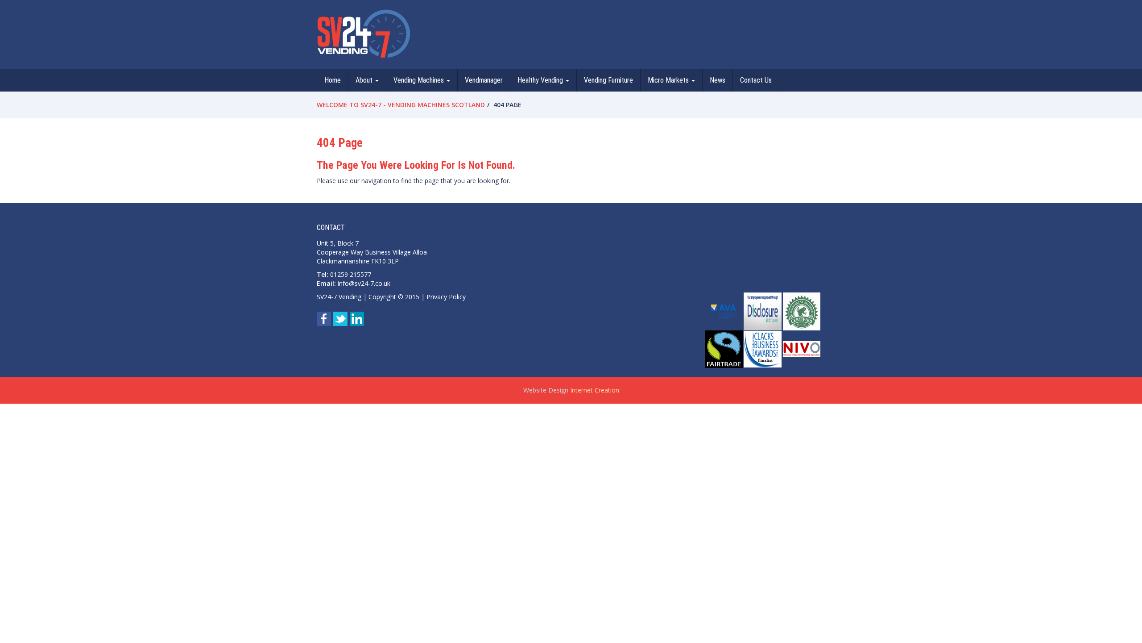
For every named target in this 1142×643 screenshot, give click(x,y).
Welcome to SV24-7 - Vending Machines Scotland (401, 104)
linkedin (357, 319)
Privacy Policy (446, 296)
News (717, 80)
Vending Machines (419, 80)
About (365, 80)
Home (332, 80)
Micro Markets (669, 80)
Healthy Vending (541, 80)
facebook (324, 319)
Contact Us (756, 80)
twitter (340, 319)
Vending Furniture (608, 80)
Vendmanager (484, 80)
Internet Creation (594, 390)
